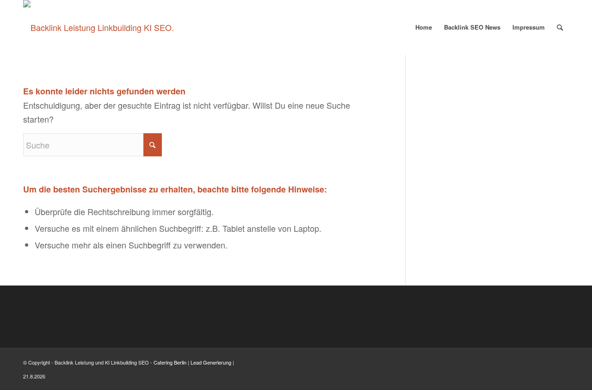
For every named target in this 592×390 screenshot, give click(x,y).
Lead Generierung (211, 362)
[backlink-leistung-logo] (98, 27)
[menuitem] (423, 27)
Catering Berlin (170, 362)
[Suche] (560, 27)
